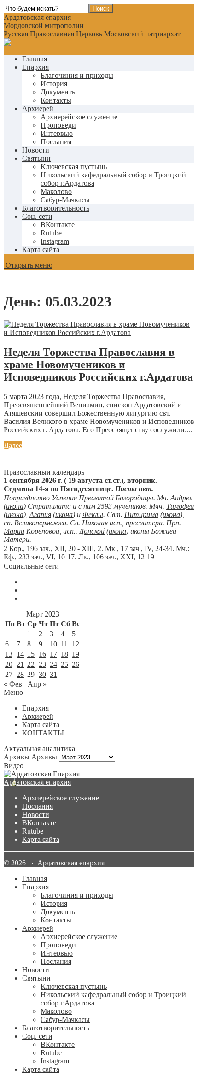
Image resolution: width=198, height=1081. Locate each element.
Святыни (36, 158)
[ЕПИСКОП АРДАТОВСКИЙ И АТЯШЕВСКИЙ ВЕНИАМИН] (99, 774)
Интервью (57, 133)
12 (75, 644)
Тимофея (180, 506)
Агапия (40, 514)
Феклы (92, 514)
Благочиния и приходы (77, 75)
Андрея (181, 498)
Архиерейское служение (79, 117)
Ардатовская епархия (37, 782)
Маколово (56, 191)
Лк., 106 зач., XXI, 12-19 (116, 557)
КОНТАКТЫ (43, 733)
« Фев (13, 684)
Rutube (32, 831)
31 (53, 674)
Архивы (44, 757)
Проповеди (58, 125)
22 (31, 664)
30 (42, 674)
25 (64, 664)
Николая (95, 523)
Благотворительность (55, 208)
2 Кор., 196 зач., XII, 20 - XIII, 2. (53, 548)
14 (20, 654)
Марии (14, 531)
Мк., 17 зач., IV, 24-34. (139, 548)
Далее (13, 445)
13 (8, 654)
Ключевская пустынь (74, 166)
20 (8, 664)
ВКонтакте (39, 823)
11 (64, 644)
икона (14, 506)
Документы (59, 92)
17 (53, 654)
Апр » (37, 684)
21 (20, 664)
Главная (34, 59)
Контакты (56, 100)
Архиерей (37, 108)
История (54, 84)
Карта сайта (40, 249)
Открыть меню (28, 265)
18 (64, 654)
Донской (92, 531)
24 (53, 664)
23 (42, 664)
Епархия (35, 67)
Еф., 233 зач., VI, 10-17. (40, 557)
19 (75, 654)
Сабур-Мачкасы (65, 200)
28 (20, 674)
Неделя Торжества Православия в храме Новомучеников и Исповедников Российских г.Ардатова (98, 364)
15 (31, 654)
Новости (35, 150)
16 (42, 654)
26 (75, 664)
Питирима (141, 514)
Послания (56, 142)
